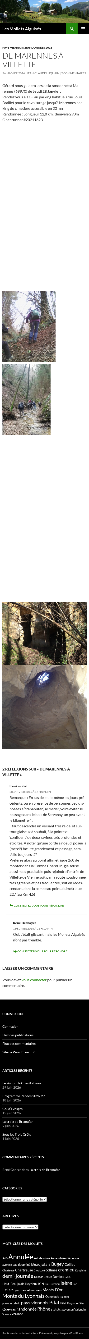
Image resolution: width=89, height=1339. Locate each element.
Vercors (6, 1314)
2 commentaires (73, 73)
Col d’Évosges (12, 1109)
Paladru (64, 1296)
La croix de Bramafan (17, 1121)
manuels (36, 1290)
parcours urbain (11, 1303)
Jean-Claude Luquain (43, 73)
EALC (68, 1276)
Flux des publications (17, 1035)
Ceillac (70, 1264)
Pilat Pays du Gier (72, 1303)
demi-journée (17, 1276)
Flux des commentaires (19, 1043)
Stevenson (67, 1309)
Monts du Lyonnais (23, 1296)
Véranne (17, 1314)
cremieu (66, 1269)
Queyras (9, 1309)
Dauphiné (80, 1270)
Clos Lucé (39, 1270)
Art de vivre (42, 1258)
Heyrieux (31, 1284)
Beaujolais (41, 1264)
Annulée (20, 1256)
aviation (7, 1264)
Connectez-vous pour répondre (39, 905)
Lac (75, 1283)
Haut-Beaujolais (13, 1284)
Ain (5, 1258)
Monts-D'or (52, 1290)
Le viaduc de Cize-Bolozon (21, 1083)
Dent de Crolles (43, 1276)
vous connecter (34, 979)
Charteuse (8, 1270)
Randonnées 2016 (38, 47)
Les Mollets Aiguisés (21, 28)
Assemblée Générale (65, 1258)
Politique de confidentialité (19, 1333)
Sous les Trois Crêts (16, 1134)
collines (51, 1270)
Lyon (16, 1290)
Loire (7, 1289)
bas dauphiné (21, 1264)
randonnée (27, 1308)
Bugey (57, 1264)
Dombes (58, 1277)
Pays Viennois (13, 47)
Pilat (54, 1302)
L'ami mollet (18, 786)
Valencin (80, 1309)
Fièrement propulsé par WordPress (61, 1333)
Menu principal (83, 28)
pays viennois (34, 1302)
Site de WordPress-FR (18, 1052)
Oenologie (52, 1296)
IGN (41, 1284)
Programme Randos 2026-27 (23, 1096)
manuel (25, 1290)
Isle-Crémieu (52, 1283)
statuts (56, 1309)
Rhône (43, 1308)
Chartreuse (24, 1270)
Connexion (10, 1026)
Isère (66, 1283)
